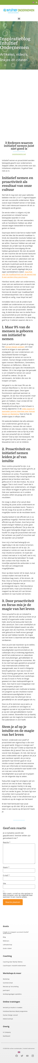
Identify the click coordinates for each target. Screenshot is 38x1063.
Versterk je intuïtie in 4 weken (12, 1007)
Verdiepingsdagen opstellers (12, 994)
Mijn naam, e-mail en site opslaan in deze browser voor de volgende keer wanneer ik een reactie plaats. (18, 895)
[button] (36, 2)
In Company (7, 1032)
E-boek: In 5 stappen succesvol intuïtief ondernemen (15, 932)
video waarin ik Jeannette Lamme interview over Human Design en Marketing (18, 411)
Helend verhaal (8, 1019)
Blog (4, 937)
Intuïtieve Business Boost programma (15, 1011)
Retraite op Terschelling (11, 986)
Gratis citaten (7, 948)
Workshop (6, 979)
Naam (6, 867)
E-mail (6, 875)
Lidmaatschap (7, 945)
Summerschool (8, 983)
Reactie (6, 842)
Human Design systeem (15, 347)
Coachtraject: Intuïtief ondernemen (14, 965)
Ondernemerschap (19, 154)
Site (4, 883)
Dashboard (6, 1036)
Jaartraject (6, 990)
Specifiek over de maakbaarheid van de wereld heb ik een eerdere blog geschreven (19, 274)
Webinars (6, 941)
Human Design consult (10, 1015)
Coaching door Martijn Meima (12, 962)
